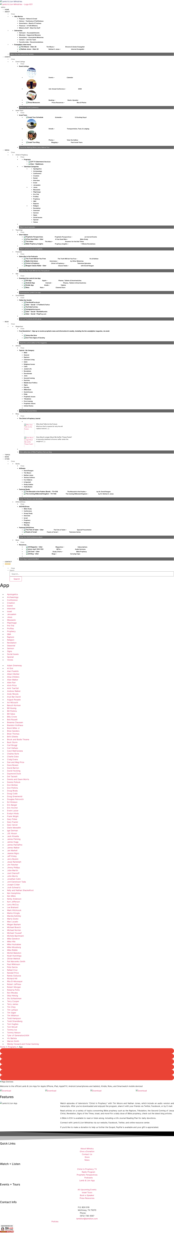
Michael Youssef (14, 933)
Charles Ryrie (13, 754)
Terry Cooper (13, 1001)
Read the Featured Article (28, 411)
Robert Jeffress (14, 984)
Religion (10, 640)
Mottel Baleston (14, 953)
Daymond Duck (14, 773)
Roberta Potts (13, 990)
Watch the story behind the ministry (22, 54)
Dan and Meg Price (15, 762)
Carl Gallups (12, 748)
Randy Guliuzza (14, 975)
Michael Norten (14, 930)
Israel (9, 611)
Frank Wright (12, 816)
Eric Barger (12, 805)
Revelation (11, 643)
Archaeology (12, 597)
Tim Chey (11, 1007)
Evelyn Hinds (13, 813)
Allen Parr (11, 682)
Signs (9, 651)
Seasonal (11, 645)
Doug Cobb (12, 793)
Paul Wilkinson (13, 964)
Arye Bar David (14, 697)
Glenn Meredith (14, 827)
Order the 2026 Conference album (31, 537)
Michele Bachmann (15, 936)
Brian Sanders (13, 731)
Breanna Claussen (15, 722)
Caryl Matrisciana (15, 751)
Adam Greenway (14, 665)
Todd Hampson (14, 1018)
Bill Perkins (12, 711)
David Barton (13, 768)
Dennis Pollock (13, 782)
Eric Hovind (12, 808)
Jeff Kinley (12, 856)
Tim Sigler (11, 1012)
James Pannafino (14, 845)
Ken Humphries (13, 893)
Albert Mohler (13, 674)
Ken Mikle (11, 896)
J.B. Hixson (12, 833)
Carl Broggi (12, 745)
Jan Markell (12, 850)
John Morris (12, 876)
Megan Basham (14, 924)
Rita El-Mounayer (14, 981)
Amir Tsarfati (13, 688)
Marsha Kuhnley (14, 916)
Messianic (11, 620)
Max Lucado (12, 921)
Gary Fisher (12, 819)
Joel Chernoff (13, 873)
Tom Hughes (12, 1024)
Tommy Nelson (13, 1032)
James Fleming (13, 839)
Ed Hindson (12, 802)
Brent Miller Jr (13, 728)
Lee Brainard (12, 907)
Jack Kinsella (13, 836)
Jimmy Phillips (13, 867)
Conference (12, 600)
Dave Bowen (12, 765)
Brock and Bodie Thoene (18, 739)
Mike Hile (11, 941)
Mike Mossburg (14, 947)
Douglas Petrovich (15, 799)
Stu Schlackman (14, 998)
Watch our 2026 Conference (29, 107)
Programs (12, 1047)
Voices (10, 660)
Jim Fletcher (12, 864)
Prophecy (11, 631)
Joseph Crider (13, 884)
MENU (3, 7)
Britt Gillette (12, 736)
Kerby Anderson (14, 899)
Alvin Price (12, 685)
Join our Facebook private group (31, 319)
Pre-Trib (10, 625)
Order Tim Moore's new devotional (31, 499)
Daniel (10, 606)
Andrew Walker (14, 691)
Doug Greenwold (14, 796)
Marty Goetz (12, 919)
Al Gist (10, 668)
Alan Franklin (13, 671)
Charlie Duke (13, 756)
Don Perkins (12, 788)
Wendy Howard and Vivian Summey (23, 1044)
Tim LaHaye (12, 1010)
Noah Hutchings (14, 956)
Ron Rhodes (12, 993)
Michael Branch (14, 927)
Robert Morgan (14, 987)
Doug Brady (12, 790)
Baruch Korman (14, 705)
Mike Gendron (13, 938)
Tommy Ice (12, 1030)
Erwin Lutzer (12, 810)
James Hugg (12, 842)
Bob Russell (12, 719)
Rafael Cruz (12, 970)
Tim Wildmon (13, 1015)
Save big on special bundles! (29, 559)
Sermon (10, 648)
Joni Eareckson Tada (16, 882)
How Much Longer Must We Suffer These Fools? (54, 437)
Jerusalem (11, 614)
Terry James (12, 1004)
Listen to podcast (35, 271)
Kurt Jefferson (13, 901)
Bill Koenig (11, 708)
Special (10, 657)
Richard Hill (12, 978)
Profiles (10, 628)
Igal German (12, 830)
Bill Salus (11, 714)
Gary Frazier (12, 822)
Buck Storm (12, 742)
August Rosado (14, 699)
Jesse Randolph (14, 862)
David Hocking (13, 771)
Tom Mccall (12, 1027)
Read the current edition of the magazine (33, 343)
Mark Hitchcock (14, 910)
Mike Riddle (12, 950)
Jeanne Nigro (13, 853)
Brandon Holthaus (15, 725)
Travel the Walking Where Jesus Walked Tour (35, 147)
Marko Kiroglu (13, 913)
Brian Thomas (13, 734)
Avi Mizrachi (12, 702)
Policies (54, 1221)
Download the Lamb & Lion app (30, 292)
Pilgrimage (12, 623)
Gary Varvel (12, 825)
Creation (11, 603)
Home (2, 1047)
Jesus (9, 617)
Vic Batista (12, 1038)
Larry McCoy (13, 904)
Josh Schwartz (13, 887)
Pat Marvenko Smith (16, 961)
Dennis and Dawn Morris (18, 779)
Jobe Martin (12, 870)
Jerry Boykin (12, 859)
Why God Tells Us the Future (46, 424)
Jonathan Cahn (14, 879)
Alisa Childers (13, 677)
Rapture (10, 637)
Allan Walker (12, 680)
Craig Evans (12, 759)
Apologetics (12, 594)
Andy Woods (12, 694)
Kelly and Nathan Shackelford (20, 890)
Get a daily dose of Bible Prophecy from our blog (36, 452)
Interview (11, 608)
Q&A (9, 634)
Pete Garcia (12, 967)
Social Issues (13, 654)
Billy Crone (12, 717)
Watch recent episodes (27, 227)
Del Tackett (12, 776)
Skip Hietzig (12, 995)
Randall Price (13, 973)
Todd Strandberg (14, 1021)
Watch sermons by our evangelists (31, 249)
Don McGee (12, 785)
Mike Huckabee (14, 944)
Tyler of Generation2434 (18, 1035)
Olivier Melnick (13, 958)
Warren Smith (13, 1041)
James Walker (13, 847)
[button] (87, 591)
